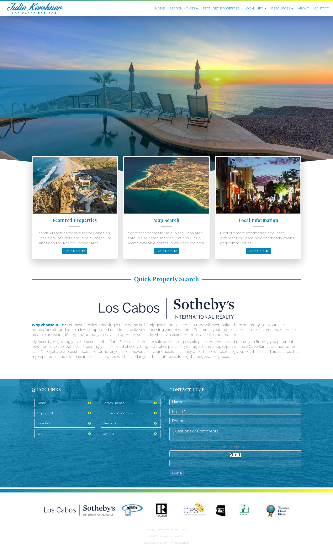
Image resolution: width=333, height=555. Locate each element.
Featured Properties (221, 8)
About (303, 8)
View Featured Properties (76, 107)
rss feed (175, 529)
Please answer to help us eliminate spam (206, 446)
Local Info (254, 8)
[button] (20, 94)
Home (160, 8)
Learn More (72, 251)
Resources (281, 8)
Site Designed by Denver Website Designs (166, 542)
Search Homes (183, 8)
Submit (177, 472)
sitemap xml (162, 529)
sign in (184, 529)
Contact (321, 8)
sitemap (149, 529)
